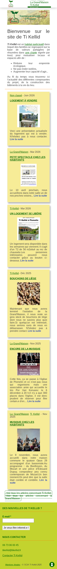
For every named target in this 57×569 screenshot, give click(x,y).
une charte (31, 52)
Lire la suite (16, 139)
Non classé (16, 95)
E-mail (6, 516)
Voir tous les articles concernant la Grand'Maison (28, 497)
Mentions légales (12, 565)
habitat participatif (34, 44)
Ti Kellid (34, 5)
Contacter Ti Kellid (12, 555)
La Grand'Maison (39, 2)
